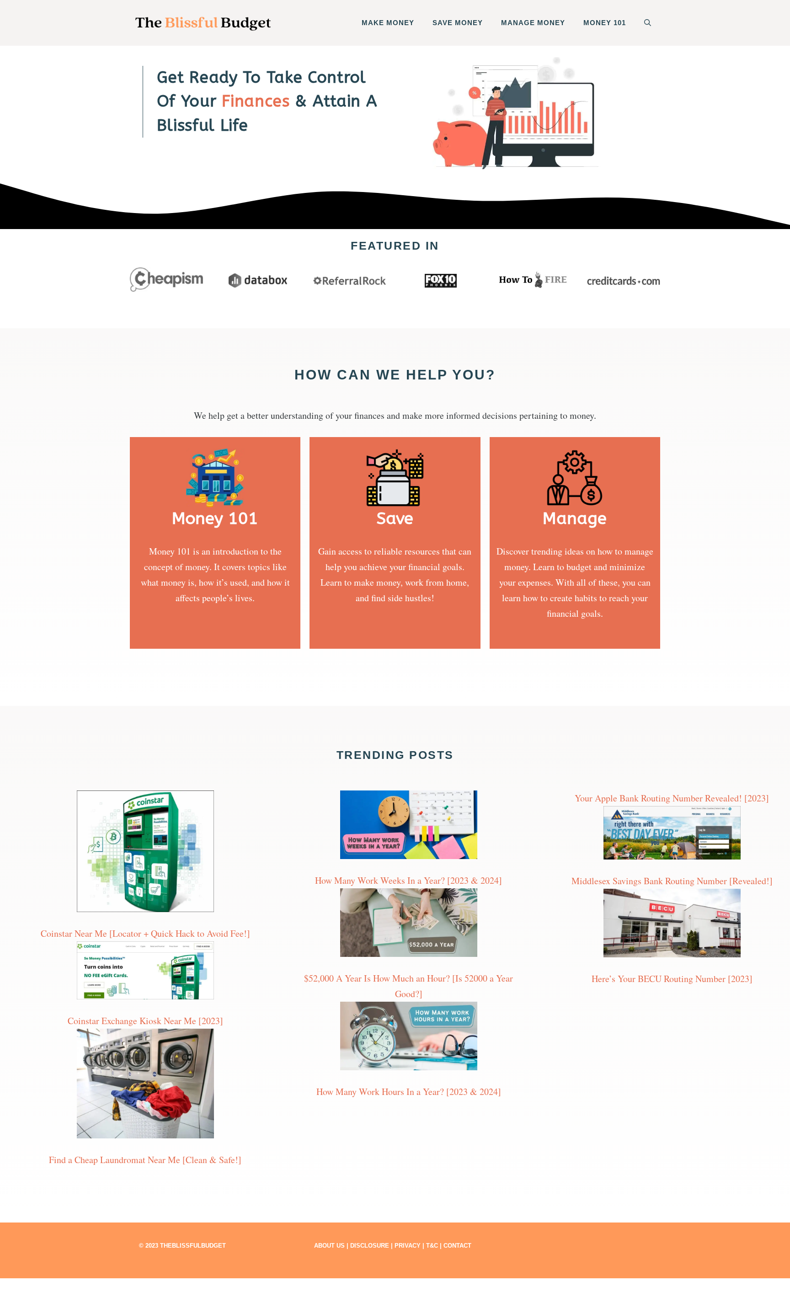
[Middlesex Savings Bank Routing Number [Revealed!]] (672, 835)
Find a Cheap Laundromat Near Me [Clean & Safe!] (145, 1159)
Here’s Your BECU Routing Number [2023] (672, 978)
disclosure (369, 1245)
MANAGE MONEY (533, 23)
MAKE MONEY (388, 23)
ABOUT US (329, 1245)
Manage (575, 518)
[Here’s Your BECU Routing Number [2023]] (672, 925)
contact (457, 1245)
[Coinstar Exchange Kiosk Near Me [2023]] (145, 972)
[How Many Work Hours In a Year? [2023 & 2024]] (408, 1038)
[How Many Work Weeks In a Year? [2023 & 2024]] (408, 827)
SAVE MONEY (457, 23)
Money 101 (215, 518)
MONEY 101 (604, 23)
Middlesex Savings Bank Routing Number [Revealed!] (672, 881)
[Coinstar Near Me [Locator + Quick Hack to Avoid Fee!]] (145, 853)
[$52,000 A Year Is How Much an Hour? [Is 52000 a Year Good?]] (408, 924)
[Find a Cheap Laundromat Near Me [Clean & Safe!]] (145, 1086)
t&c (432, 1245)
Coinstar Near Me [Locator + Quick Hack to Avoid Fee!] (145, 933)
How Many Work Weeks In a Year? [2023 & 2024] (408, 880)
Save (395, 518)
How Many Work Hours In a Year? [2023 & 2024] (408, 1091)
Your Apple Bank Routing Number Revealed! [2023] (672, 798)
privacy (408, 1245)
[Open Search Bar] (647, 23)
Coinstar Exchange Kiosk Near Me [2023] (145, 1020)
